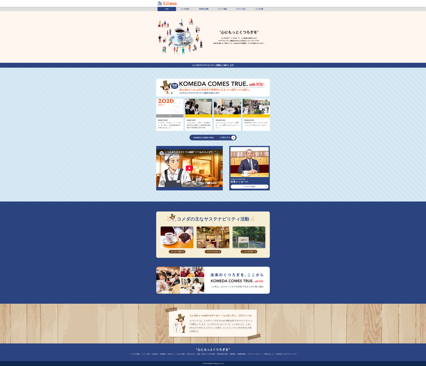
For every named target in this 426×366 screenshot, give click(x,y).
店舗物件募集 (242, 354)
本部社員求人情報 (222, 354)
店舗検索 (162, 354)
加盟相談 (232, 354)
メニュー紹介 (146, 354)
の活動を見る (225, 137)
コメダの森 (259, 9)
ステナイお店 (240, 9)
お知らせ (170, 354)
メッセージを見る (249, 186)
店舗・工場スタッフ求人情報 (206, 354)
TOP (166, 9)
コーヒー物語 (222, 9)
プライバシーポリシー (254, 354)
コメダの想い (185, 9)
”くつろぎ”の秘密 (134, 354)
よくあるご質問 (180, 354)
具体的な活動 (203, 9)
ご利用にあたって (268, 354)
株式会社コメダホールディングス (286, 354)
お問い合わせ (191, 354)
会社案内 (155, 354)
